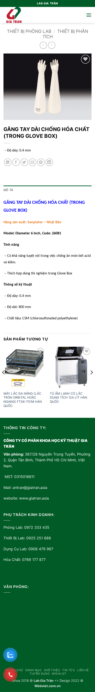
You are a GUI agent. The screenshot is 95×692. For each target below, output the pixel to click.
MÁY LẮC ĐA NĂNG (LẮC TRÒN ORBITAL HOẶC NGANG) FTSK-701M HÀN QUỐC (22, 400)
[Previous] (3, 381)
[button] (89, 15)
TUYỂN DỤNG (40, 673)
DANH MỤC (33, 670)
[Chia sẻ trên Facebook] (16, 162)
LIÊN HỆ (83, 670)
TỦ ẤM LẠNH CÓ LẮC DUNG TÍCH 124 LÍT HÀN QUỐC (68, 397)
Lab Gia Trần (43, 681)
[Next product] (43, 45)
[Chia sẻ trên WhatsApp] (8, 162)
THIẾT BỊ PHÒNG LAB (29, 31)
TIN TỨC (68, 670)
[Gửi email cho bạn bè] (32, 162)
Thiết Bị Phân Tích (65, 33)
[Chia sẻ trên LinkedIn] (49, 162)
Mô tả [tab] (8, 190)
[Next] (91, 381)
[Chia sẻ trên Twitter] (24, 162)
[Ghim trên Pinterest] (41, 162)
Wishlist (59, 673)
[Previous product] (51, 45)
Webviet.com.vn (47, 686)
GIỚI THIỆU (52, 670)
